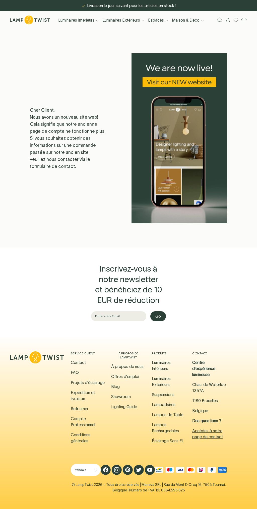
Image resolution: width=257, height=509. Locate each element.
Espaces (156, 20)
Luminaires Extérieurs (121, 20)
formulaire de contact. (53, 166)
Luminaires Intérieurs (76, 20)
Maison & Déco (186, 20)
